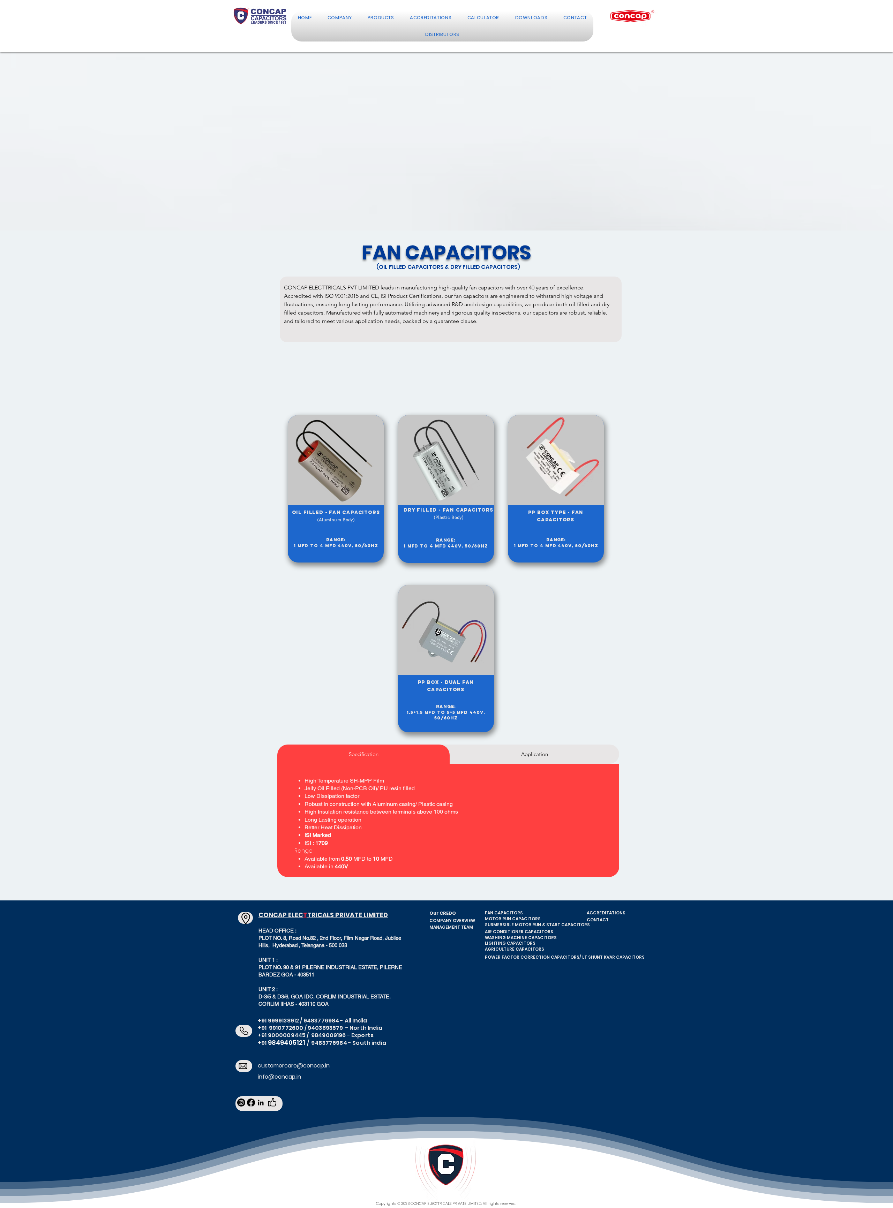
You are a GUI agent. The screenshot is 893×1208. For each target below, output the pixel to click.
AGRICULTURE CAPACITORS (514, 949)
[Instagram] (241, 1102)
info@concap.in (279, 1077)
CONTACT (598, 920)
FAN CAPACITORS (504, 913)
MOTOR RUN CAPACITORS (513, 919)
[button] (339, 18)
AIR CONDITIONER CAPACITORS (519, 932)
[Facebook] (251, 1102)
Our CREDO (442, 913)
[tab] (363, 754)
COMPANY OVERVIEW (452, 920)
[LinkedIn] (261, 1102)
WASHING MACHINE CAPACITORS (521, 938)
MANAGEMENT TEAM (451, 927)
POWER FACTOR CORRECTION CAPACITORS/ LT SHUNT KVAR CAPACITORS (565, 957)
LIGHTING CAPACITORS (510, 943)
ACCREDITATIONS (606, 913)
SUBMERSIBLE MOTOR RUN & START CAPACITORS (537, 925)
